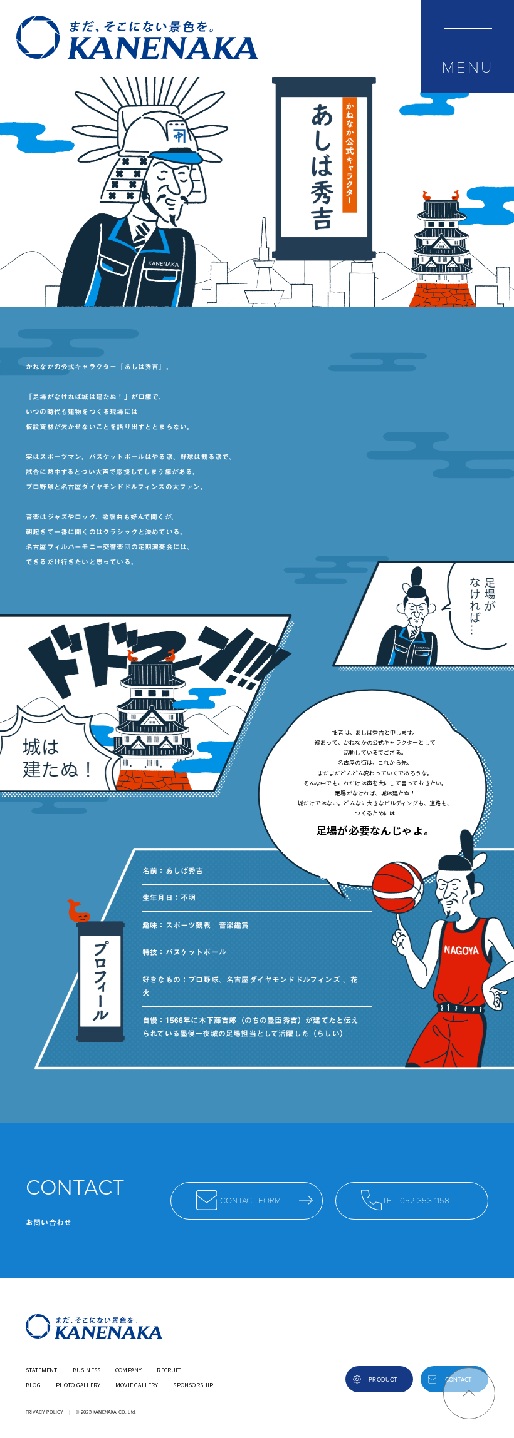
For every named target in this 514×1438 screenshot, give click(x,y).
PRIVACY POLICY (45, 1412)
